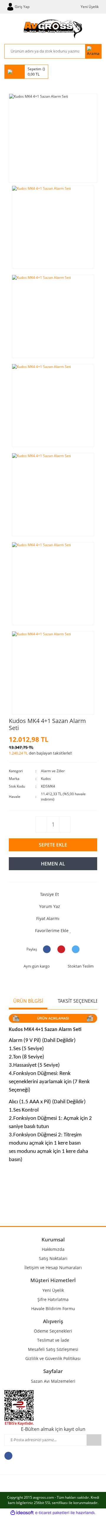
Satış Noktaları (53, 1258)
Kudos (46, 778)
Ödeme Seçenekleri (53, 1331)
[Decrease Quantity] (41, 825)
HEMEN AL (53, 863)
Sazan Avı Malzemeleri (53, 1381)
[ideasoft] (22, 1513)
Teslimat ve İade (53, 1340)
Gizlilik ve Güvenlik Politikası (53, 1358)
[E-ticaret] (52, 1512)
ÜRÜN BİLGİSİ (28, 1001)
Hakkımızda (53, 1249)
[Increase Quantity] (64, 825)
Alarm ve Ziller (53, 770)
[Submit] (94, 1440)
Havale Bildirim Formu (53, 1308)
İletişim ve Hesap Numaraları (53, 1267)
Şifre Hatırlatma (53, 1299)
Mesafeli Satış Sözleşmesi (53, 1349)
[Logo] (53, 28)
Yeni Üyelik (90, 6)
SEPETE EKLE (53, 845)
